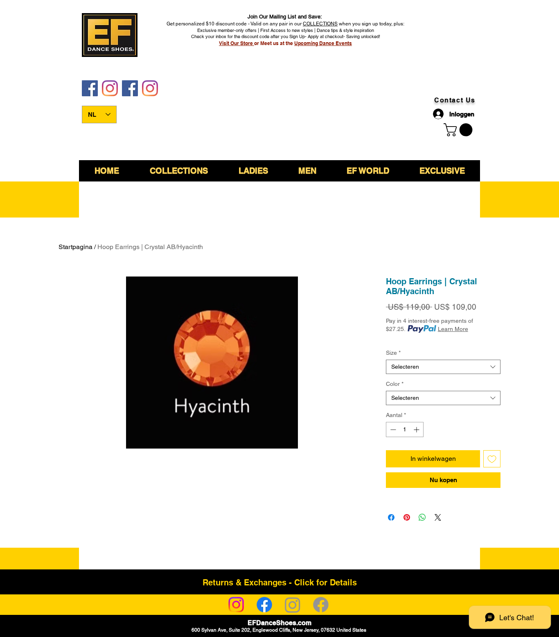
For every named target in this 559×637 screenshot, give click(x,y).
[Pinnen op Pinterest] (407, 517)
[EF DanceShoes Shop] (130, 88)
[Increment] (417, 429)
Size (393, 352)
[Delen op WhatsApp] (422, 517)
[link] (460, 129)
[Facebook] (264, 604)
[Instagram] (236, 604)
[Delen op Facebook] (391, 517)
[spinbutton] (404, 429)
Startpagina (75, 247)
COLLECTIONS (320, 24)
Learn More (453, 329)
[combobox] (443, 367)
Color (394, 384)
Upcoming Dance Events (323, 43)
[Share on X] (438, 517)
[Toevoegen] (491, 458)
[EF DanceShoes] (90, 88)
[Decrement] (392, 429)
